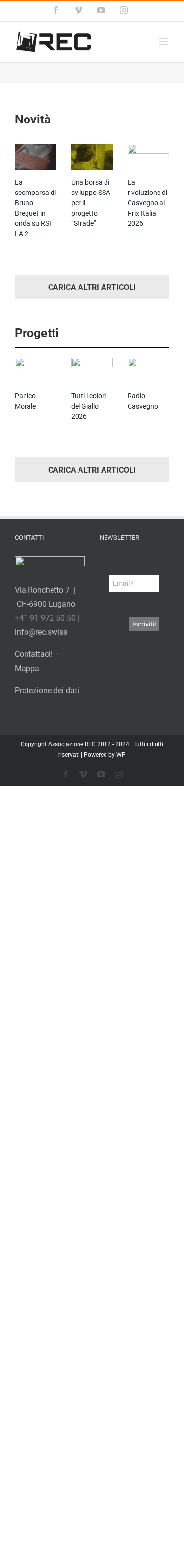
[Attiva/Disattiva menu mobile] (164, 41)
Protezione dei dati (47, 690)
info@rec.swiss (41, 632)
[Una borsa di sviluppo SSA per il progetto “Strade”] (92, 157)
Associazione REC (72, 744)
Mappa (27, 668)
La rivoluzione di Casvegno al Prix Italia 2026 (147, 202)
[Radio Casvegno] (148, 371)
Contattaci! (34, 654)
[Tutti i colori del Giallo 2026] (92, 371)
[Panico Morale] (35, 371)
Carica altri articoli (92, 287)
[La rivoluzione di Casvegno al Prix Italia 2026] (148, 157)
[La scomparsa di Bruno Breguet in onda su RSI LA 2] (35, 157)
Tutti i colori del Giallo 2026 (88, 406)
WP (121, 754)
